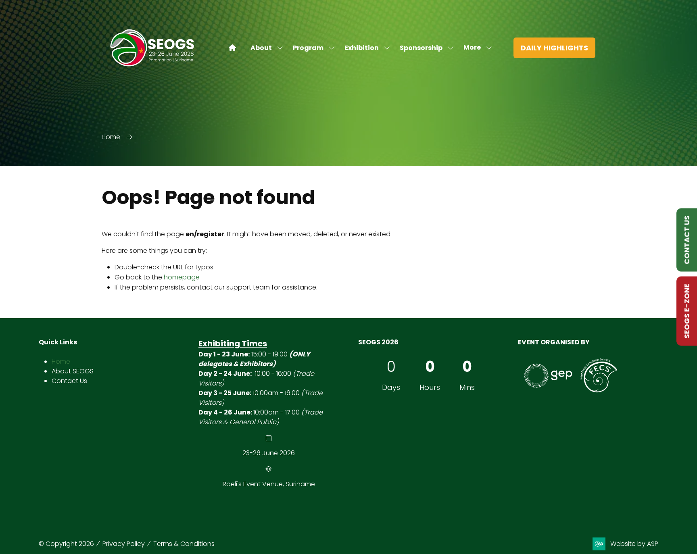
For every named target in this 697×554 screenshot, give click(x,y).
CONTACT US (687, 240)
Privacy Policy (123, 543)
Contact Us (69, 380)
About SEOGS (73, 371)
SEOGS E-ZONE (687, 311)
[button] (475, 48)
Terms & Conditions (184, 543)
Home (111, 137)
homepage (182, 277)
